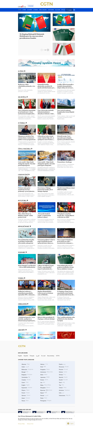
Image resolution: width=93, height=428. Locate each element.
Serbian (63, 372)
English (20, 355)
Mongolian (45, 387)
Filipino (25, 390)
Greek (26, 398)
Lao (42, 382)
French (26, 393)
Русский (43, 355)
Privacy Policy (21, 423)
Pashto (62, 364)
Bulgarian (27, 374)
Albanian (25, 364)
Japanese (44, 377)
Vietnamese (64, 395)
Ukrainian (64, 390)
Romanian (63, 367)
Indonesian (46, 372)
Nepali (43, 393)
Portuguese (45, 400)
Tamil (62, 382)
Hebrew (44, 364)
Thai (61, 385)
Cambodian (26, 377)
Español (26, 355)
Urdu (61, 393)
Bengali (25, 372)
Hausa (25, 400)
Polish (43, 398)
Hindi (43, 367)
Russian (63, 369)
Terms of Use (30, 423)
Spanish (63, 377)
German (26, 395)
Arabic (25, 367)
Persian (44, 395)
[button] (48, 50)
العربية (37, 355)
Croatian (26, 380)
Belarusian (27, 369)
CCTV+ (58, 355)
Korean (44, 380)
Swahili (63, 380)
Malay (45, 385)
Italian (43, 374)
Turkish (62, 387)
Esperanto (27, 387)
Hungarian (45, 369)
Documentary (50, 355)
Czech (25, 382)
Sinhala (62, 374)
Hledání (70, 10)
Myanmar (46, 390)
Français (32, 355)
